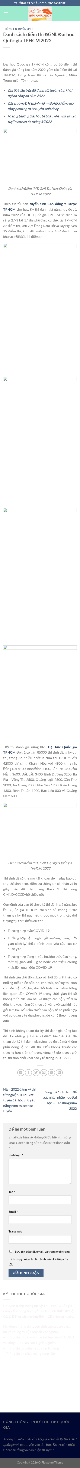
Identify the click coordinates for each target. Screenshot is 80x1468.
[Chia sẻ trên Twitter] (36, 1072)
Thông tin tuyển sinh (17, 28)
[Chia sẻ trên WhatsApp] (20, 1072)
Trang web (15, 1231)
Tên (12, 1192)
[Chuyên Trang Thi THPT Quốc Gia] (40, 13)
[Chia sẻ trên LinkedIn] (59, 1072)
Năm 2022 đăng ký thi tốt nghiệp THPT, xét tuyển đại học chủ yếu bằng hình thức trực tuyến (19, 1100)
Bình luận (16, 1155)
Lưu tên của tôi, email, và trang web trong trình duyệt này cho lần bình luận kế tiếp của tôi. (39, 1258)
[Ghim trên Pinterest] (51, 1072)
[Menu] (5, 14)
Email (13, 1211)
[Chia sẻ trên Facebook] (28, 1072)
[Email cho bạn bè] (43, 1072)
